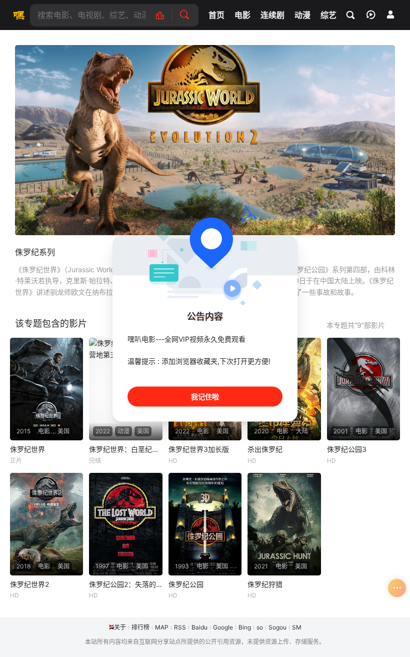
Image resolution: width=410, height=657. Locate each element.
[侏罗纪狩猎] (284, 524)
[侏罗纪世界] (46, 389)
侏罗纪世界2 (29, 584)
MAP (161, 627)
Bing (244, 627)
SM (297, 627)
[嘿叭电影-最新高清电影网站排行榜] (165, 15)
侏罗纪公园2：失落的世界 (125, 584)
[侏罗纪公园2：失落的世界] (125, 524)
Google (223, 627)
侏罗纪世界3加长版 (198, 449)
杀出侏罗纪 (265, 449)
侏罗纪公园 (186, 584)
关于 (120, 627)
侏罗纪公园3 (346, 449)
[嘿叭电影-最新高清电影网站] (17, 15)
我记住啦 (205, 396)
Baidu (200, 627)
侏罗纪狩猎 (265, 584)
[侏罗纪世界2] (46, 524)
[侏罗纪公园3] (363, 389)
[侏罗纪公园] (205, 524)
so (259, 627)
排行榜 (141, 627)
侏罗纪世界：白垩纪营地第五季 (125, 449)
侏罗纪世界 (27, 449)
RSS (180, 627)
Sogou (277, 627)
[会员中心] (390, 15)
